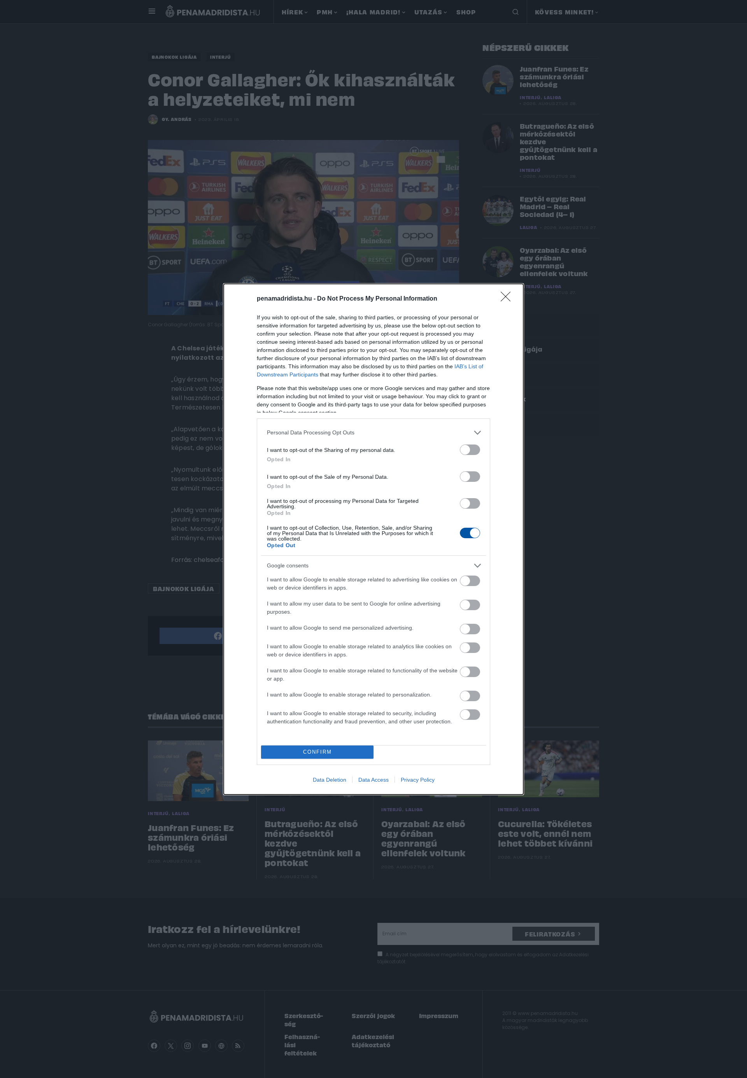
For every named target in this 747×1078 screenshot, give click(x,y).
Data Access (373, 780)
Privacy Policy (418, 780)
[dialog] (373, 539)
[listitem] (373, 433)
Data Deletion (329, 780)
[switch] (470, 449)
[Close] (508, 299)
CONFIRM (317, 752)
